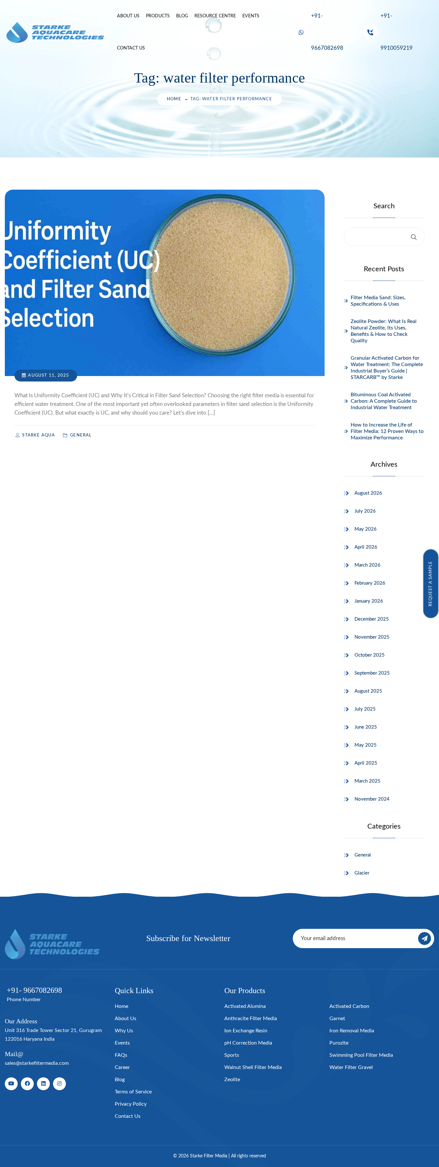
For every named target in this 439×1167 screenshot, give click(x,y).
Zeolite (232, 1079)
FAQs (121, 1055)
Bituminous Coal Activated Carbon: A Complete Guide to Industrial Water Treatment (384, 401)
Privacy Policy (131, 1104)
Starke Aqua (39, 435)
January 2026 (368, 601)
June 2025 (365, 727)
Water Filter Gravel (351, 1067)
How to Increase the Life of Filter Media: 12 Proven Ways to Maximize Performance (387, 431)
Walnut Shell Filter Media (253, 1067)
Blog (182, 16)
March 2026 (367, 565)
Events (250, 16)
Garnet (337, 1018)
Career (122, 1067)
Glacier (361, 873)
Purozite (338, 1043)
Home (174, 99)
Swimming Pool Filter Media (361, 1055)
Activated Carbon (349, 1006)
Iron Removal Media (351, 1030)
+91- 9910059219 (397, 32)
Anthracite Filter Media (250, 1018)
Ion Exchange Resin (245, 1030)
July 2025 (365, 709)
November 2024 (372, 799)
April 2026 (365, 547)
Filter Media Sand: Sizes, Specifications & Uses (378, 301)
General (362, 855)
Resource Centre (215, 16)
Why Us (124, 1030)
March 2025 (367, 781)
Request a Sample (431, 583)
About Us (128, 16)
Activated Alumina (245, 1006)
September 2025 (372, 673)
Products (158, 16)
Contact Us (131, 48)
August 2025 (368, 691)
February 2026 (369, 583)
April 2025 (365, 763)
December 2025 (371, 619)
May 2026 (365, 529)
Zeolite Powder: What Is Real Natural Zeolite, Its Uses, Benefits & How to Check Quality (384, 331)
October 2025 (369, 655)
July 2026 (365, 511)
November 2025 (372, 637)
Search (384, 206)
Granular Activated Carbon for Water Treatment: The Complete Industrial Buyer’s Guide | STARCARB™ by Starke (387, 367)
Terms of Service (133, 1091)
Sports (231, 1055)
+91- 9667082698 (327, 32)
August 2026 (368, 493)
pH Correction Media (248, 1043)
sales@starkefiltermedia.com (37, 1063)
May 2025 (365, 745)
